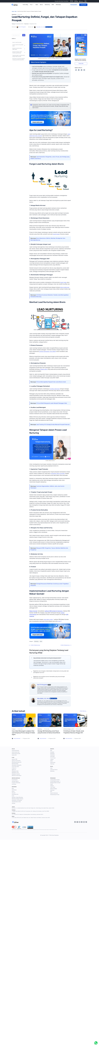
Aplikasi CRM (14, 759)
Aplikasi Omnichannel (16, 760)
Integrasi (52, 785)
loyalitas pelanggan (55, 388)
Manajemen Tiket (15, 772)
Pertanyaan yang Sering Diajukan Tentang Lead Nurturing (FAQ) (18, 59)
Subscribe (81, 63)
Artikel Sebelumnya (35, 645)
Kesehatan (52, 753)
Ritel (51, 750)
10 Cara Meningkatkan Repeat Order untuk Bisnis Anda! (51, 381)
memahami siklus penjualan (58, 473)
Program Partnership (16, 782)
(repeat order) (43, 369)
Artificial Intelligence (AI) (68, 729)
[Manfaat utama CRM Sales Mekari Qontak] (50, 118)
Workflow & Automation (16, 775)
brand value (63, 282)
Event (13, 795)
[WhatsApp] (76, 70)
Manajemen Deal (15, 771)
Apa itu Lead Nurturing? (16, 42)
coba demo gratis (48, 619)
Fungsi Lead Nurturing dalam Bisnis (17, 45)
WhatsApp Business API (16, 762)
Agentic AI (14, 769)
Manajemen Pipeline (16, 774)
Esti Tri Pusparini (22, 26)
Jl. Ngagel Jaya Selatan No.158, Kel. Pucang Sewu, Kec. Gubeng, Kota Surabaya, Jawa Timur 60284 (30, 811)
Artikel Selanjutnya (65, 645)
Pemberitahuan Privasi (54, 794)
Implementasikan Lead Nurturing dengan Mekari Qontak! (18, 56)
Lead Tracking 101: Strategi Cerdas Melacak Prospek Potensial (52, 424)
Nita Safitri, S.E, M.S (43, 698)
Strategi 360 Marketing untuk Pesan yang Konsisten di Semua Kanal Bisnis (49, 731)
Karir (51, 791)
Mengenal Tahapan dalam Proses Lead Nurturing (17, 52)
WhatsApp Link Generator (17, 800)
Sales (41, 641)
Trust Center (52, 787)
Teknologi (52, 763)
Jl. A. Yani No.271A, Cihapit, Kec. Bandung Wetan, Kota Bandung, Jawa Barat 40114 (27, 814)
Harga (51, 784)
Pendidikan (52, 755)
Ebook (13, 791)
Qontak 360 (14, 755)
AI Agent (13, 729)
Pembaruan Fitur (15, 794)
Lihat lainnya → (83, 711)
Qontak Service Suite (16, 753)
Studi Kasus (14, 789)
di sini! (59, 621)
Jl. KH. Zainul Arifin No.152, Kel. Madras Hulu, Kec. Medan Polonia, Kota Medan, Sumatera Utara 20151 (31, 817)
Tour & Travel (52, 757)
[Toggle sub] (24, 45)
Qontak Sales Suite (15, 752)
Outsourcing (52, 762)
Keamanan (52, 790)
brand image (56, 234)
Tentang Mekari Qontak (54, 779)
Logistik (52, 759)
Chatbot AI (14, 768)
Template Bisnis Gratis (16, 801)
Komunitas (14, 784)
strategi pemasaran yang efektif (47, 351)
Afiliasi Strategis (53, 788)
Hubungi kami (73, 4)
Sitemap (13, 803)
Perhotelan (52, 756)
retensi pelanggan (64, 287)
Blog (15, 11)
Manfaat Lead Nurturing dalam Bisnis (17, 49)
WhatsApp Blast (15, 763)
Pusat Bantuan (14, 779)
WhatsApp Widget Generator (17, 798)
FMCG (51, 760)
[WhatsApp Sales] (96, 1043)
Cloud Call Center (15, 766)
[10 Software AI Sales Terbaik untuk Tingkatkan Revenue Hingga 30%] (75, 720)
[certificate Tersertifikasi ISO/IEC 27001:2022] (85, 1)
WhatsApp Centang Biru (16, 765)
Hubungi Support (15, 781)
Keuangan (52, 752)
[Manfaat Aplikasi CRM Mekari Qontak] (50, 631)
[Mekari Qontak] (17, 5)
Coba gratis (83, 4)
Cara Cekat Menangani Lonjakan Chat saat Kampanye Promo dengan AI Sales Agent (23, 732)
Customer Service (53, 769)
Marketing (14, 14)
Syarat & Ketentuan (54, 793)
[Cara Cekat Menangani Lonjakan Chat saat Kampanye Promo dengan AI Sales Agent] (24, 720)
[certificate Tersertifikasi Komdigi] (81, 1)
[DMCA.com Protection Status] (30, 827)
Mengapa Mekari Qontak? (55, 782)
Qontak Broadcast (15, 750)
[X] (78, 70)
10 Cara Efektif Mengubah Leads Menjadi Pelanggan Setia (51, 403)
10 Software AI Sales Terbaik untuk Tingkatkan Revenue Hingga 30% (73, 731)
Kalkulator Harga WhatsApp (17, 797)
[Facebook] (84, 70)
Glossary (13, 792)
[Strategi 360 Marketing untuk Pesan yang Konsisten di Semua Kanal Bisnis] (49, 720)
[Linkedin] (81, 70)
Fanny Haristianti (17, 738)
